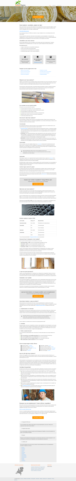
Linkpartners (49, 478)
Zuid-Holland (24, 454)
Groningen (23, 452)
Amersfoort (39, 470)
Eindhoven (29, 350)
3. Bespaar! (23, 435)
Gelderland (23, 460)
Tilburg (52, 346)
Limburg (23, 459)
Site (43, 478)
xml (46, 478)
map (45, 478)
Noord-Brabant (24, 457)
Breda (39, 469)
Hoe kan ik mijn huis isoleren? (25, 71)
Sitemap (41, 478)
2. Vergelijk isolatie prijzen (25, 428)
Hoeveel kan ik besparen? (25, 74)
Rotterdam (31, 346)
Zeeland (23, 447)
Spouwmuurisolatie (24, 128)
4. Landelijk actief (24, 441)
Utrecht (30, 349)
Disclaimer (37, 478)
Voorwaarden (33, 478)
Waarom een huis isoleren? (25, 70)
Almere (50, 345)
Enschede (41, 469)
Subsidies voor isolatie (43, 70)
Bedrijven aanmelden (27, 478)
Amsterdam (30, 345)
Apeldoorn (35, 470)
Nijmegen (53, 349)
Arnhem (32, 470)
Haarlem (49, 350)
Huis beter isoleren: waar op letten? (45, 71)
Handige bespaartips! (43, 74)
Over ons (21, 478)
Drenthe (23, 458)
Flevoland (23, 448)
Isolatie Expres (20, 3)
